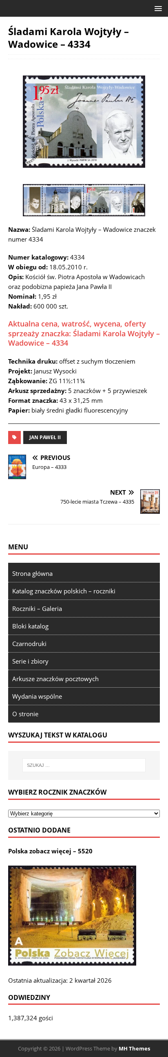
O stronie (25, 714)
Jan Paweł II (45, 437)
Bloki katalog (30, 626)
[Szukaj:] (84, 765)
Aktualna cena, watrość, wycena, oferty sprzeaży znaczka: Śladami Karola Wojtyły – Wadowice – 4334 (84, 333)
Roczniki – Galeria (37, 608)
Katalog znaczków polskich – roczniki (63, 591)
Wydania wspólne (37, 696)
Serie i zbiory (30, 661)
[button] (157, 8)
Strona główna (32, 573)
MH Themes (134, 1048)
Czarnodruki (29, 644)
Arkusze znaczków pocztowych (55, 679)
